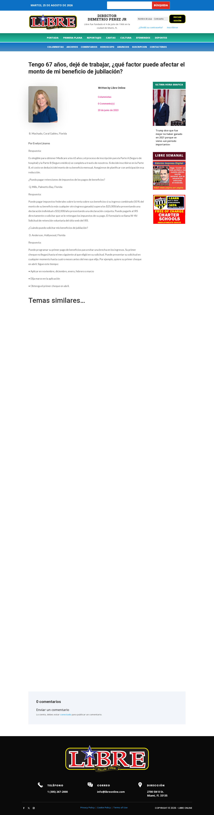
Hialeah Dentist (36, 800)
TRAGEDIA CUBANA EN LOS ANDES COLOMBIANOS (55, 659)
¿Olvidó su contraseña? (151, 27)
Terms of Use (120, 807)
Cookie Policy (104, 807)
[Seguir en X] (29, 808)
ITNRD (151, 811)
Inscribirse (172, 27)
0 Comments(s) (106, 103)
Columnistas (104, 97)
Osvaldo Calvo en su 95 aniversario (48, 533)
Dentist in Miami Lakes (98, 800)
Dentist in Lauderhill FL (57, 800)
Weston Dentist (77, 800)
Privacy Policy (87, 807)
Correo (103, 785)
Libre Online (118, 87)
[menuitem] (53, 38)
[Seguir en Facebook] (24, 808)
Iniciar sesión (177, 19)
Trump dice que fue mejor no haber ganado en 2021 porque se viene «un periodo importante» (169, 137)
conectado (65, 714)
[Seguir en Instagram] (34, 808)
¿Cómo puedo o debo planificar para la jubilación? (55, 314)
